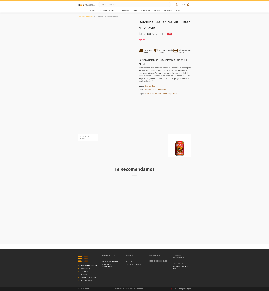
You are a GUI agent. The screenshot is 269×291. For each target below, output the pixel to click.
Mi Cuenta (130, 261)
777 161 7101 (85, 271)
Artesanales (149, 93)
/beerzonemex (85, 268)
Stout (83, 16)
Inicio (79, 16)
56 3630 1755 (85, 275)
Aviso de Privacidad (110, 261)
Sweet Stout (89, 16)
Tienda (92, 10)
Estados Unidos (161, 93)
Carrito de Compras (134, 264)
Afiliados (168, 10)
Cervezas (147, 90)
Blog (178, 10)
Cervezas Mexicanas (107, 10)
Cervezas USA (124, 10)
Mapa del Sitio (86, 281)
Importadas (173, 93)
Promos (157, 10)
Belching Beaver (151, 86)
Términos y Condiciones (107, 265)
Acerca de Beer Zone (88, 278)
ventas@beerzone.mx (88, 265)
